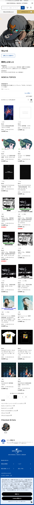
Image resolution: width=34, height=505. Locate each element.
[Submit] (23, 8)
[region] (8, 12)
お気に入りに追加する (8, 55)
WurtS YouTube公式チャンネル (9, 410)
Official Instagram (6, 415)
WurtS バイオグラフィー (7, 405)
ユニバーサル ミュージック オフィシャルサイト (13, 403)
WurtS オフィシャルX (6, 408)
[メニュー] (32, 3)
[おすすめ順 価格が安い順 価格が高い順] (29, 96)
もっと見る (27, 93)
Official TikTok (5, 413)
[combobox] (13, 7)
